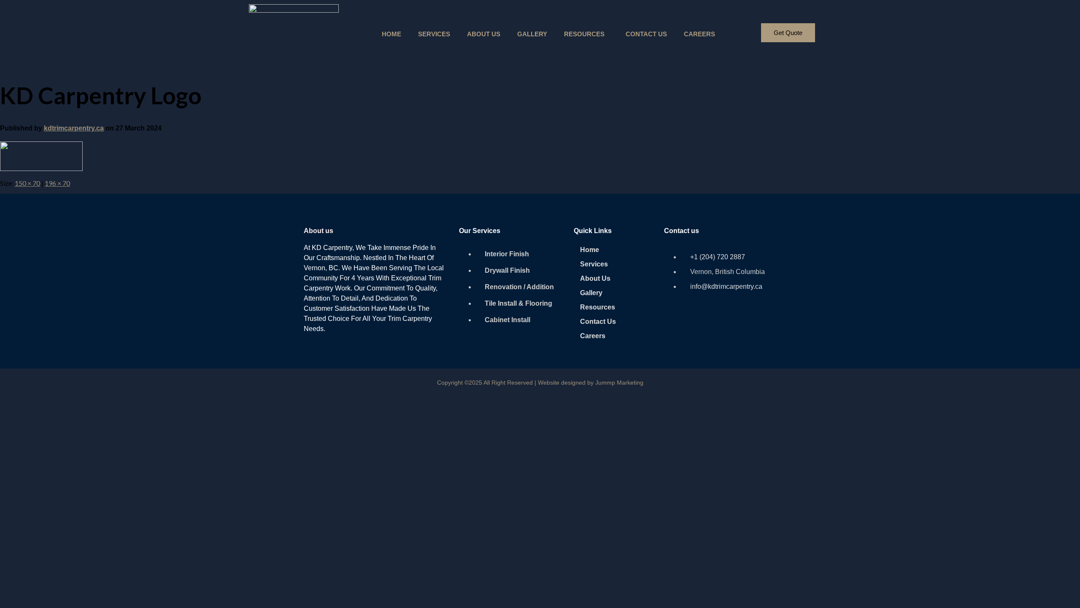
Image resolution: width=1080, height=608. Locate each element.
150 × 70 (27, 183)
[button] (586, 34)
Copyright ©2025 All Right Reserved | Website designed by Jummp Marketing (540, 382)
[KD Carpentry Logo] (41, 168)
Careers (699, 34)
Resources (584, 34)
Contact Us (646, 34)
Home (391, 34)
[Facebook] (674, 319)
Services (434, 34)
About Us (483, 34)
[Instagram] (699, 319)
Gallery (532, 34)
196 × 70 (57, 183)
